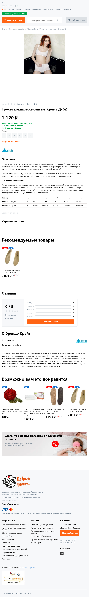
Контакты (67, 9)
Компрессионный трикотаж (42, 528)
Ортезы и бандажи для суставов (44, 539)
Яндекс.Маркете (28, 567)
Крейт (29, 104)
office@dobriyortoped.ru (70, 528)
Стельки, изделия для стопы (42, 524)
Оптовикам (36, 9)
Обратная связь (8, 552)
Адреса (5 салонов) (10, 6)
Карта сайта (6, 559)
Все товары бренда (9, 340)
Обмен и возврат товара (12, 533)
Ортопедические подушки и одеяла (42, 532)
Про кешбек (7, 536)
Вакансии (59, 9)
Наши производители (11, 546)
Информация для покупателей (14, 549)
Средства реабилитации (41, 536)
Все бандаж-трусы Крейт (12, 345)
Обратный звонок (70, 533)
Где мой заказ (48, 9)
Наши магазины (8, 539)
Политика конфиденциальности (15, 555)
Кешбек (27, 9)
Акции (4, 9)
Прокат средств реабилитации (14, 524)
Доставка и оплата (15, 9)
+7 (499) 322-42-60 (68, 524)
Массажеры (36, 542)
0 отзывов (20, 104)
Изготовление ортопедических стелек (14, 529)
